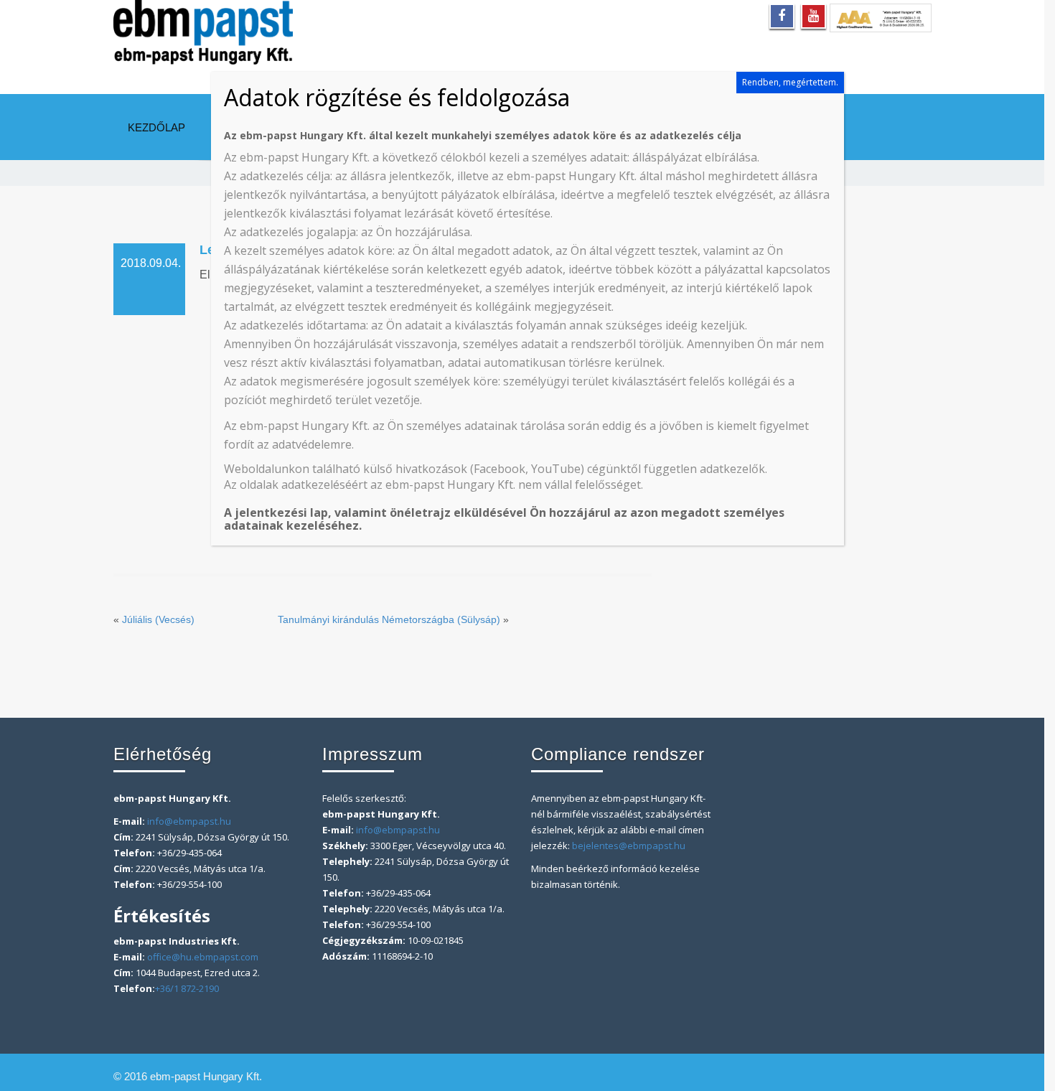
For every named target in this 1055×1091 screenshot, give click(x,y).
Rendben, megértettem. (790, 82)
